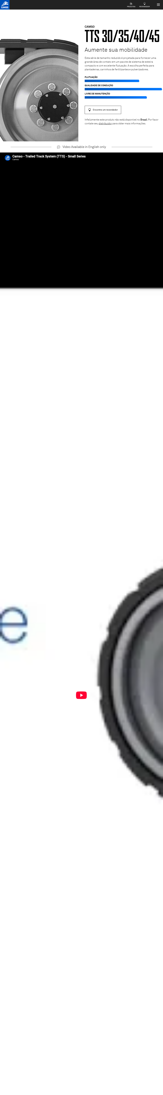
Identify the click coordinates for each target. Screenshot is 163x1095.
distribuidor (105, 123)
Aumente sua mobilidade (116, 50)
